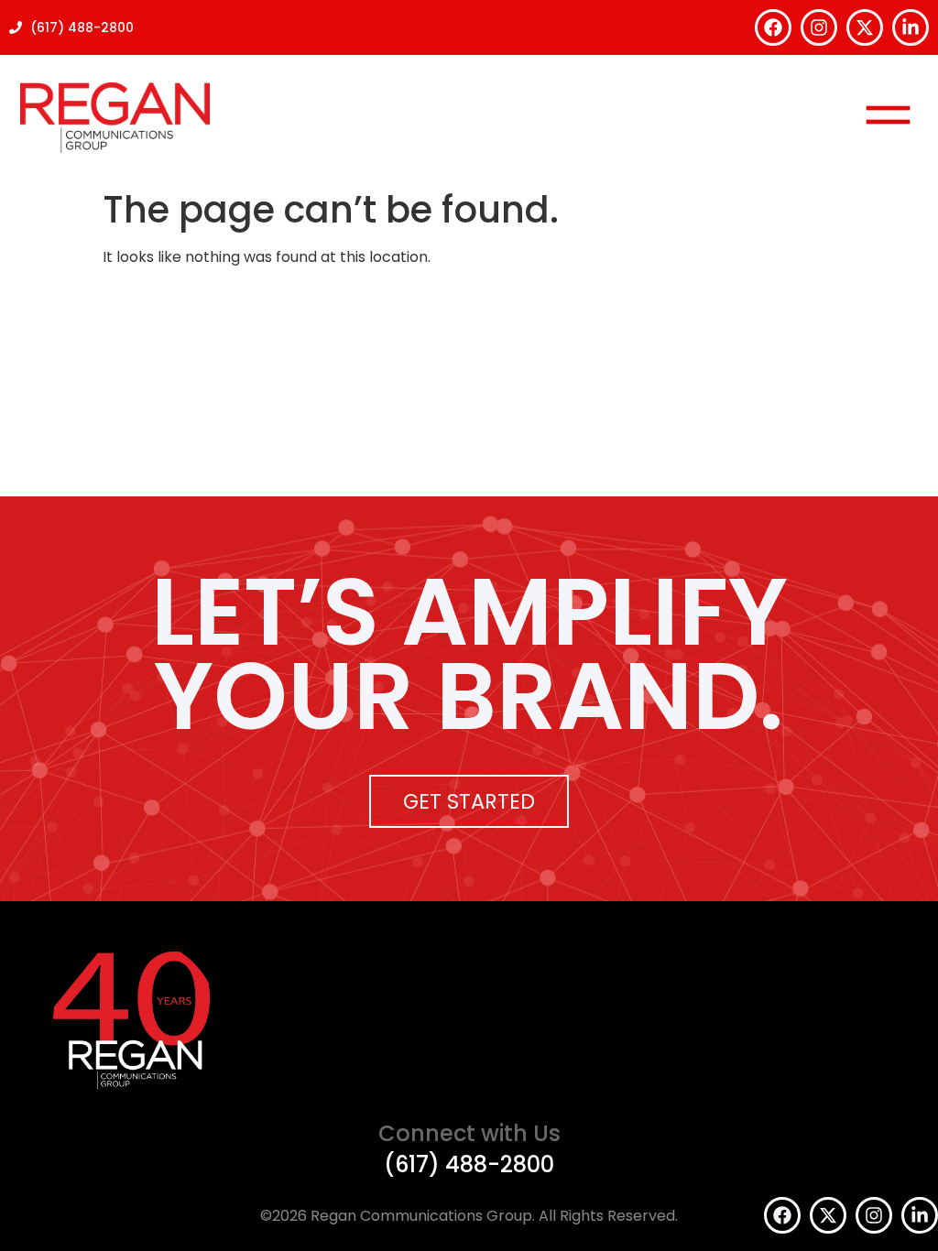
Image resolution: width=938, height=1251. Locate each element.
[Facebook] (773, 27)
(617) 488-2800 (469, 1164)
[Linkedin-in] (910, 27)
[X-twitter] (864, 27)
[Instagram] (819, 27)
